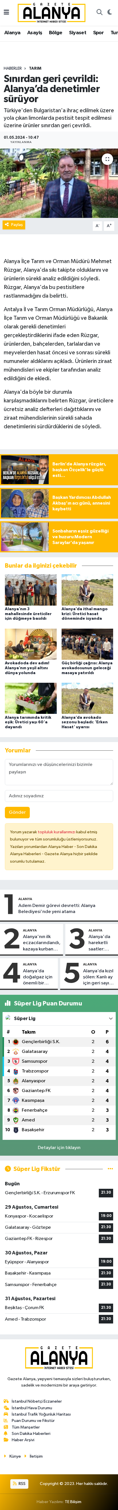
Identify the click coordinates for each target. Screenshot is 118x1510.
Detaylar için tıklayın (59, 1147)
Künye (15, 1456)
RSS (21, 1484)
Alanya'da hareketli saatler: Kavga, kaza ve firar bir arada (101, 943)
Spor (98, 32)
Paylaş (17, 224)
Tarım (35, 68)
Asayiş (34, 32)
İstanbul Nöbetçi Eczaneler (37, 1401)
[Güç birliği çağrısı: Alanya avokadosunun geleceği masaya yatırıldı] (87, 644)
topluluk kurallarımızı (57, 832)
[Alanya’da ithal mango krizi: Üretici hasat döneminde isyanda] (87, 589)
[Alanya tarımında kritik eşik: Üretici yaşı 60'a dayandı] (31, 698)
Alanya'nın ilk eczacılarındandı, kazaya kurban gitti (41, 943)
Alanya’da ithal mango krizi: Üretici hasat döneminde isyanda (85, 614)
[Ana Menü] (6, 12)
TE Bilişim (73, 1502)
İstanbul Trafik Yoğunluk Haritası (41, 1414)
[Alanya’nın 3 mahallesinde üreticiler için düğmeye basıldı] (31, 589)
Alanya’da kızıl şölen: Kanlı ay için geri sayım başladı (98, 977)
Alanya (12, 32)
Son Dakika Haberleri (31, 1433)
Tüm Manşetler (26, 1427)
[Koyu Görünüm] (109, 13)
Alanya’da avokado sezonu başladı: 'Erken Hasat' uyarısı (85, 722)
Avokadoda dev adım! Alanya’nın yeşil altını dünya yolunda (27, 668)
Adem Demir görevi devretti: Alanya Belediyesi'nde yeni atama (56, 908)
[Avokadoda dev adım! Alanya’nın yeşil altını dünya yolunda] (31, 644)
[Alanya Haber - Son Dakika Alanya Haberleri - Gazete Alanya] (51, 12)
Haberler (13, 68)
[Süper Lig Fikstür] (110, 1169)
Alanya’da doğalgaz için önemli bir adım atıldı (37, 977)
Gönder (17, 812)
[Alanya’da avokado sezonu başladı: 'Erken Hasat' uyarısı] (87, 698)
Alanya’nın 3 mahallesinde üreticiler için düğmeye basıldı (28, 614)
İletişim (36, 1456)
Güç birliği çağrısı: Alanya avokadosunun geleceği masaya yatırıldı (87, 668)
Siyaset (77, 32)
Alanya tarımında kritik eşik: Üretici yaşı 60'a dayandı (28, 722)
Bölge (55, 32)
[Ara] (99, 13)
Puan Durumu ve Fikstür (33, 1420)
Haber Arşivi (23, 1440)
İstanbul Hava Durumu (32, 1408)
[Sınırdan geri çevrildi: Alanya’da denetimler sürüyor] (59, 183)
